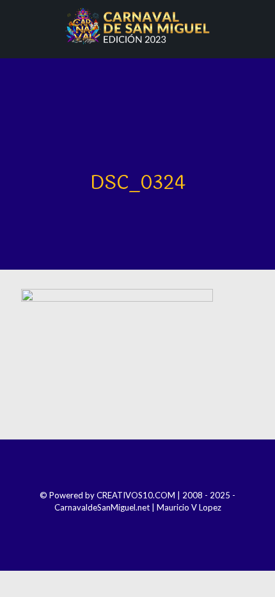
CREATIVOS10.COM (136, 495)
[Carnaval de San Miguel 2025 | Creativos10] (137, 25)
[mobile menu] (258, 26)
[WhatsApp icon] (163, 525)
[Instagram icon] (129, 525)
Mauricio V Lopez (189, 507)
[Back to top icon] (137, 466)
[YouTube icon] (146, 525)
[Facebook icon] (111, 525)
